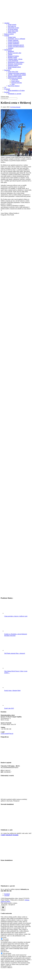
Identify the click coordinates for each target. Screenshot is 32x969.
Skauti (9, 68)
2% (5, 87)
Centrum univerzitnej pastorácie (17, 73)
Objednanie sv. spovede (14, 93)
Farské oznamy (12, 24)
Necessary (6, 939)
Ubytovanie (14, 79)
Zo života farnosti (13, 29)
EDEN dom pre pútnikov (15, 78)
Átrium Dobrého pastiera (15, 76)
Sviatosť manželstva (13, 43)
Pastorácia (7, 70)
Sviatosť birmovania (13, 42)
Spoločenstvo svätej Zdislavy (16, 62)
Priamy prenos (12, 32)
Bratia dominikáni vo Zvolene (16, 90)
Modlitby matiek (12, 57)
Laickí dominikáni (13, 60)
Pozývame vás (12, 26)
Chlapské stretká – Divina (15, 59)
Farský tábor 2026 (13, 31)
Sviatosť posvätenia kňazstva (16, 46)
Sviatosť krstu (12, 37)
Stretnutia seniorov (13, 65)
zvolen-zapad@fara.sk (7, 733)
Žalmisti (10, 54)
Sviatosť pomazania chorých (16, 45)
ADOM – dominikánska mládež (17, 75)
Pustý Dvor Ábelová (13, 86)
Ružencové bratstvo (13, 56)
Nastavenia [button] (4, 904)
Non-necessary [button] (5, 951)
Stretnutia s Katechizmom (15, 64)
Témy (13, 84)
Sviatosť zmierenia (13, 40)
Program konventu (16, 82)
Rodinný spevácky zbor (14, 53)
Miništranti (11, 51)
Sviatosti (6, 35)
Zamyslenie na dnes (13, 27)
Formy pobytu (15, 81)
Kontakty (7, 92)
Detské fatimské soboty (14, 67)
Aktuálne (6, 23)
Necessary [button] (3, 937)
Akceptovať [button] (11, 904)
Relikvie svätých (9, 34)
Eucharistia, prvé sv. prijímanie (16, 38)
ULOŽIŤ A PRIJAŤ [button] (6, 967)
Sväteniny (10, 48)
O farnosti (7, 89)
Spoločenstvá (8, 49)
